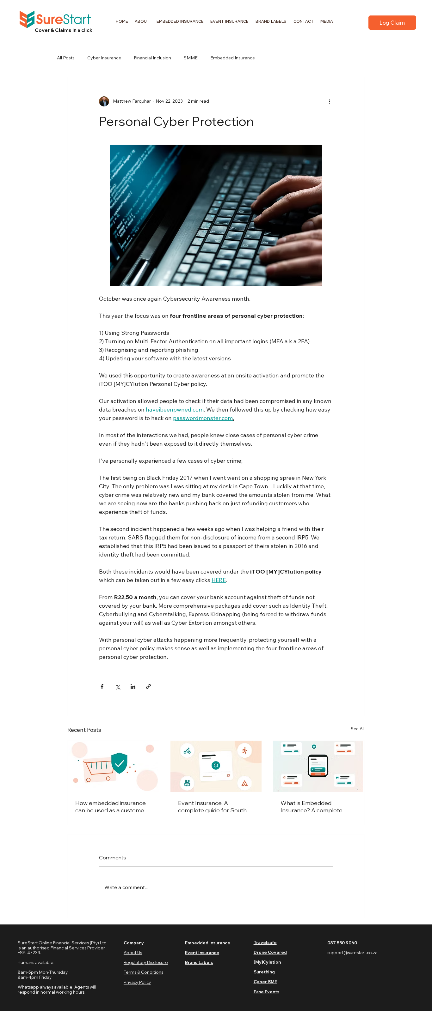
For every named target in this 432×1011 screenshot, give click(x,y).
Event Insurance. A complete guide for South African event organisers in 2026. (213, 806)
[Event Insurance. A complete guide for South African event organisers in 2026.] (216, 766)
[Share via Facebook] (102, 686)
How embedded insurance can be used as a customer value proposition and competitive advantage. (110, 806)
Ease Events (266, 991)
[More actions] (329, 101)
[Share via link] (148, 686)
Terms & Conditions (143, 972)
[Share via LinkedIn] (133, 686)
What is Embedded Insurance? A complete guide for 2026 (312, 806)
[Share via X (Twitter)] (117, 686)
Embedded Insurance (232, 58)
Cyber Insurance (104, 58)
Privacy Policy (137, 982)
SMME (191, 58)
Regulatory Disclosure (146, 962)
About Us (133, 952)
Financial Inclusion (152, 58)
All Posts (66, 58)
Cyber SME (265, 981)
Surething (264, 971)
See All (358, 728)
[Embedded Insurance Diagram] (318, 766)
